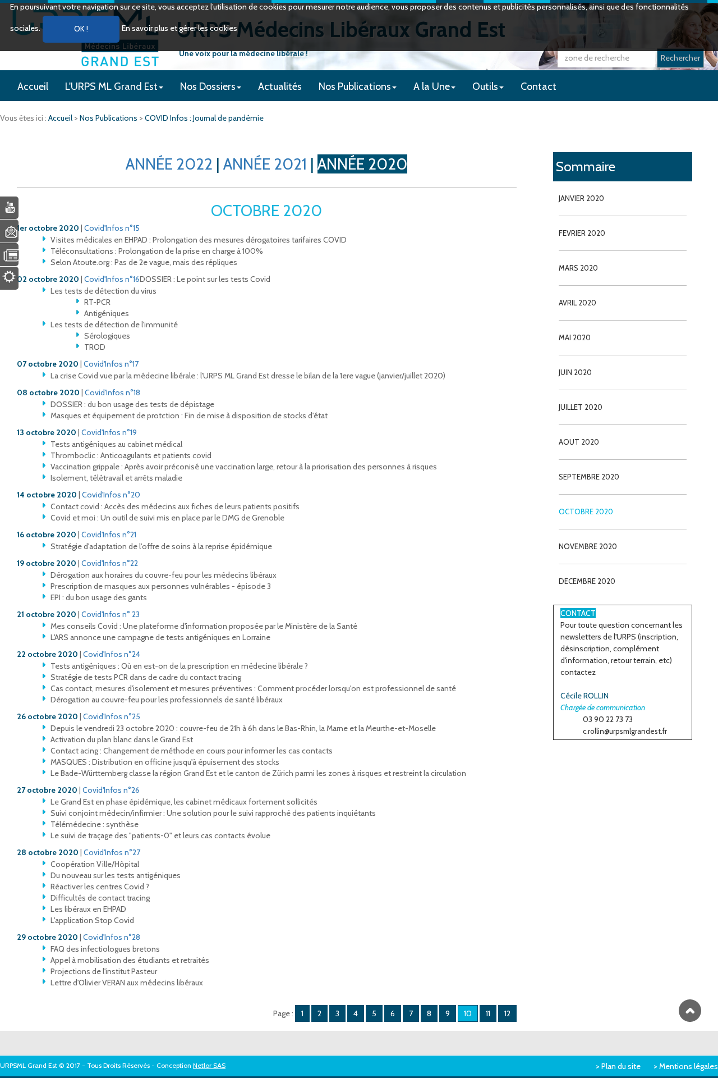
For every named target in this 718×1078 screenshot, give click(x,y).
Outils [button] (485, 86)
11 (488, 1013)
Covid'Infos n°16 (112, 279)
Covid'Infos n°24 (111, 654)
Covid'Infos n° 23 (110, 614)
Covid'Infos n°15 (112, 228)
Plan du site (621, 1066)
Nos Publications (109, 118)
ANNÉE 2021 (265, 163)
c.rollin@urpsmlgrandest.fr (625, 731)
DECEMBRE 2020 (587, 581)
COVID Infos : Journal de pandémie (204, 118)
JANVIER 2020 (581, 198)
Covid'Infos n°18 (112, 392)
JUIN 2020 (575, 372)
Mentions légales (688, 1066)
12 (507, 1013)
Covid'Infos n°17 (111, 364)
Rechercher (680, 58)
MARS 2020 (578, 267)
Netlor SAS (209, 1065)
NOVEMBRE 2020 (588, 546)
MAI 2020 (575, 337)
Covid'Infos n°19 (109, 432)
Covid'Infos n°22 (109, 563)
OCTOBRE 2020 (586, 511)
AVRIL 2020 (577, 302)
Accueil (32, 86)
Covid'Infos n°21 (108, 534)
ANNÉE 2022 (169, 163)
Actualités (280, 86)
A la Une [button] (431, 86)
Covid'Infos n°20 (111, 495)
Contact (538, 86)
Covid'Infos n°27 (112, 852)
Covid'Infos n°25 (111, 716)
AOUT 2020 (579, 441)
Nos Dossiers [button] (208, 86)
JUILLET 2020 (580, 407)
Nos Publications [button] (355, 86)
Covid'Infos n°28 (111, 937)
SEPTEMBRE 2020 (589, 476)
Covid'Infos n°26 (111, 790)
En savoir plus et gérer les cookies (179, 28)
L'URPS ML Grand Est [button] (111, 86)
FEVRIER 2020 (582, 233)
